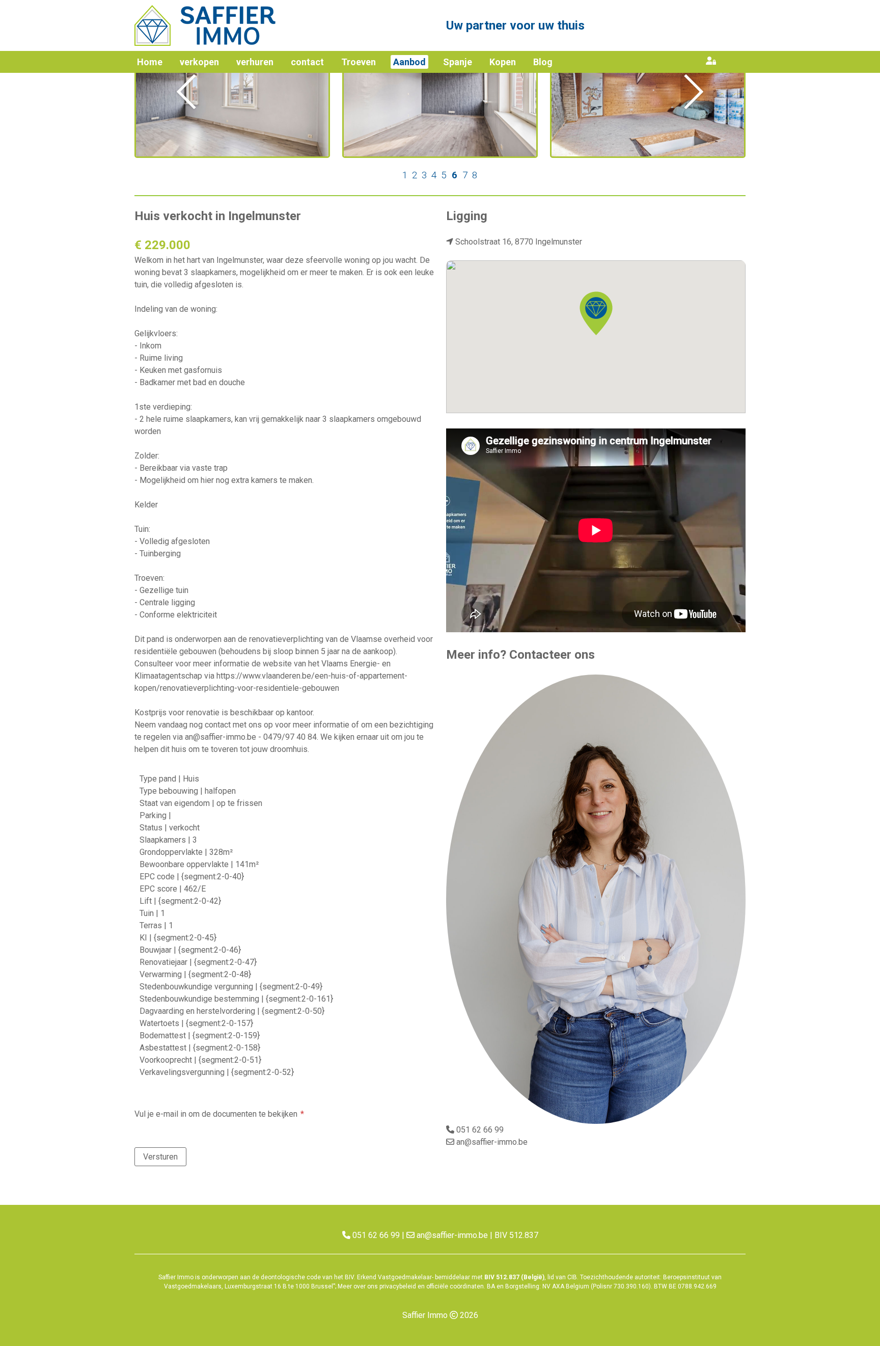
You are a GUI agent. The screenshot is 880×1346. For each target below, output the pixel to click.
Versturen (160, 1157)
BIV (349, 1277)
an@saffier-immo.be (492, 1142)
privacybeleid (397, 1286)
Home (149, 62)
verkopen (199, 62)
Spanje (457, 62)
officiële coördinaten (455, 1286)
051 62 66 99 (480, 1130)
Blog (543, 62)
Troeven (358, 62)
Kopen (502, 62)
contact (307, 62)
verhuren (254, 62)
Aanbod (409, 62)
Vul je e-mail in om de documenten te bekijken (215, 1114)
